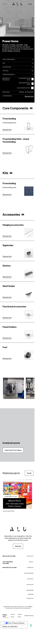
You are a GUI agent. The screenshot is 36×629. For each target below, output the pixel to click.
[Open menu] (30, 4)
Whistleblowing (28, 615)
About (31, 562)
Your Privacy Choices (16, 623)
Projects (30, 556)
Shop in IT (30, 579)
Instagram (29, 590)
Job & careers (28, 573)
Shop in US (30, 584)
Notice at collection (10, 626)
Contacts (30, 567)
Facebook (30, 598)
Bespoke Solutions (10, 567)
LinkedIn (30, 594)
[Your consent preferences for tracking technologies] (31, 625)
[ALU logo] (17, 4)
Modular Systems (9, 556)
